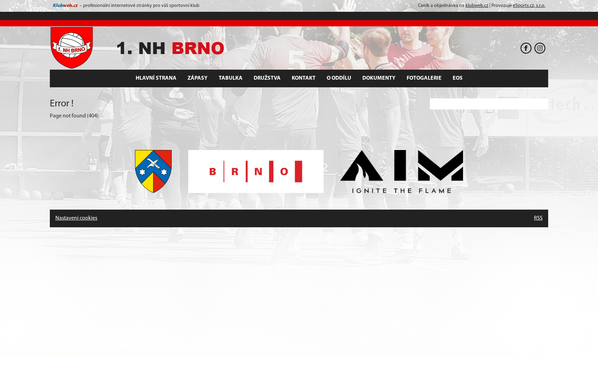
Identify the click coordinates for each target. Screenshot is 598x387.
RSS (538, 218)
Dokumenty (379, 78)
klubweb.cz (476, 5)
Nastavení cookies (76, 218)
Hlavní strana (156, 78)
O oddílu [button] (339, 78)
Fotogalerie (424, 78)
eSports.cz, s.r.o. (529, 5)
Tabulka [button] (231, 78)
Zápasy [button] (198, 78)
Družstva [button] (267, 78)
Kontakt (304, 78)
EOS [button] (458, 78)
